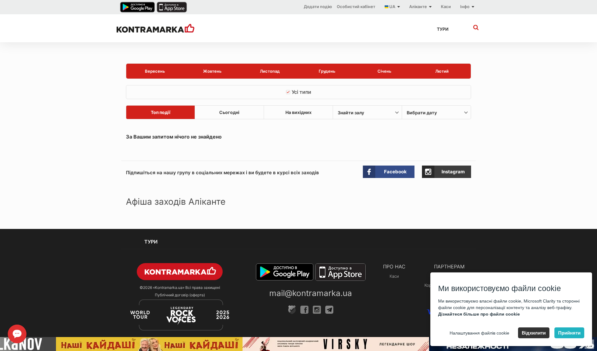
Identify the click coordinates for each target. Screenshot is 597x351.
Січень (384, 71)
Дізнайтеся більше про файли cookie (479, 314)
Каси (446, 6)
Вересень (155, 71)
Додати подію (318, 6)
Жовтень (212, 71)
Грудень (327, 71)
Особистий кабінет (356, 6)
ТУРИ (442, 29)
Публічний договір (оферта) (180, 295)
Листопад (270, 71)
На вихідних (298, 112)
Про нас (394, 266)
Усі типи (301, 92)
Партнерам (449, 266)
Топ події (160, 112)
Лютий (442, 71)
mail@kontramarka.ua (310, 293)
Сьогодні (229, 112)
